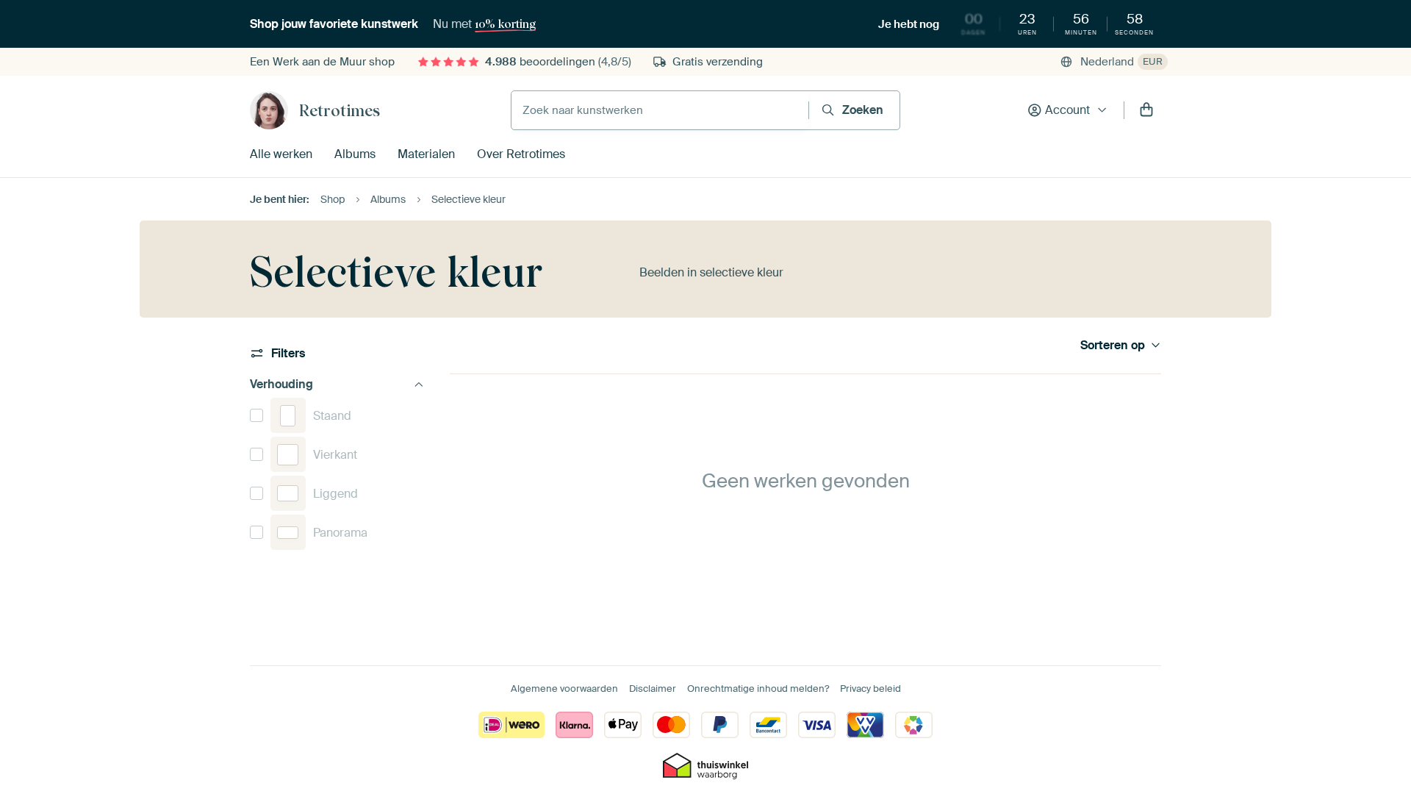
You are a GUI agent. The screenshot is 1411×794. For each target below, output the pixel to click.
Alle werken (281, 154)
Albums (355, 154)
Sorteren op (1112, 345)
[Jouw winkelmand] (1146, 110)
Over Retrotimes (521, 154)
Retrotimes (339, 110)
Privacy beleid (870, 688)
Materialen (426, 154)
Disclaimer (652, 688)
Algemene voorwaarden (564, 688)
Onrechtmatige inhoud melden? (758, 688)
